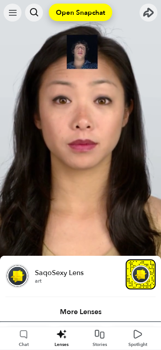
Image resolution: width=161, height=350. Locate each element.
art (38, 280)
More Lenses (81, 312)
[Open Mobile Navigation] (12, 13)
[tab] (80, 312)
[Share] (148, 13)
